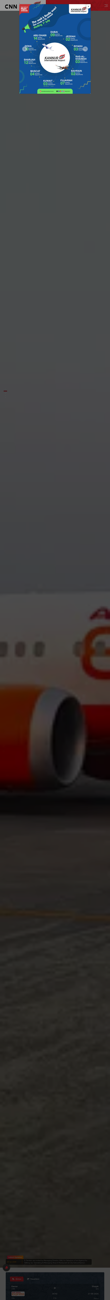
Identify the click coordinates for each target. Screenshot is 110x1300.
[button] (24, 49)
